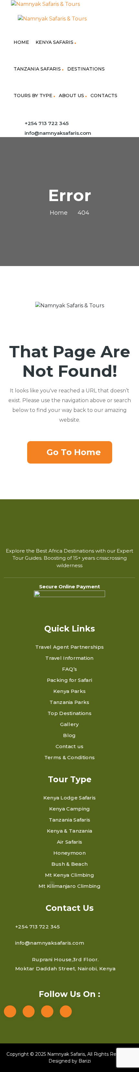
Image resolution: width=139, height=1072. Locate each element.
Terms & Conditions (69, 757)
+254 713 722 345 (47, 123)
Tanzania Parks (69, 702)
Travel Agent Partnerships (69, 647)
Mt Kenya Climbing (69, 875)
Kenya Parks (69, 691)
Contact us (70, 746)
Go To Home (74, 452)
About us (71, 95)
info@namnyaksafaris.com (58, 133)
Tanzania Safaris (37, 69)
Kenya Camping (69, 809)
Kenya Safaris (54, 42)
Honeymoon (69, 853)
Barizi (85, 1061)
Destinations (86, 69)
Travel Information (69, 658)
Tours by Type (33, 95)
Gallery (69, 724)
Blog (69, 735)
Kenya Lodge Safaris (69, 798)
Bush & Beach (69, 864)
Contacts (104, 95)
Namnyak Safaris (66, 1054)
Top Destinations (69, 713)
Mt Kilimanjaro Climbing (69, 886)
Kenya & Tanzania (69, 831)
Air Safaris (69, 842)
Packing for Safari (69, 680)
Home (21, 42)
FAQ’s (69, 669)
